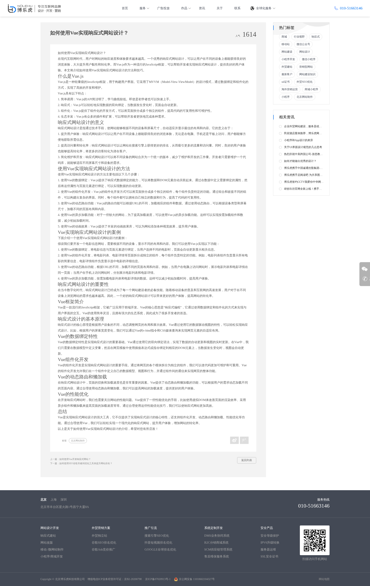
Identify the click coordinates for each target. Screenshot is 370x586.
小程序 (286, 96)
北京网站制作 (78, 440)
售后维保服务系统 (216, 556)
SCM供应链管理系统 (218, 549)
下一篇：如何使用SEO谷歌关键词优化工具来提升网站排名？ (81, 463)
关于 (220, 8)
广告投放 (163, 8)
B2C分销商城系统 (216, 542)
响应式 (316, 36)
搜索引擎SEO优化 (157, 535)
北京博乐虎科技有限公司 (70, 579)
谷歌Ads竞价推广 (103, 549)
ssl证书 (286, 81)
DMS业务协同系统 (217, 535)
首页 (125, 8)
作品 (184, 8)
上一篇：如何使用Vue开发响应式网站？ (70, 459)
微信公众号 (303, 44)
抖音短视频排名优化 (158, 542)
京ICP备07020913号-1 (158, 579)
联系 (237, 8)
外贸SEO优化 (305, 81)
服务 (143, 8)
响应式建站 (48, 535)
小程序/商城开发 (51, 556)
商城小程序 (311, 89)
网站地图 (324, 579)
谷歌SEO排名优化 (104, 542)
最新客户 (287, 74)
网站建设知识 (307, 74)
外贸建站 (287, 66)
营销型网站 (306, 66)
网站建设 (287, 51)
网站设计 (304, 51)
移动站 (286, 44)
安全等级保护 (270, 535)
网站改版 (46, 542)
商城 (284, 36)
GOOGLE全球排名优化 (160, 549)
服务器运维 (268, 549)
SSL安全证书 (269, 556)
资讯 (202, 8)
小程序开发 (288, 59)
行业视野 (299, 36)
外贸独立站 (99, 535)
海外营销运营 (290, 89)
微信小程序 (308, 59)
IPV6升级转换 (270, 542)
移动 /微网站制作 (52, 549)
